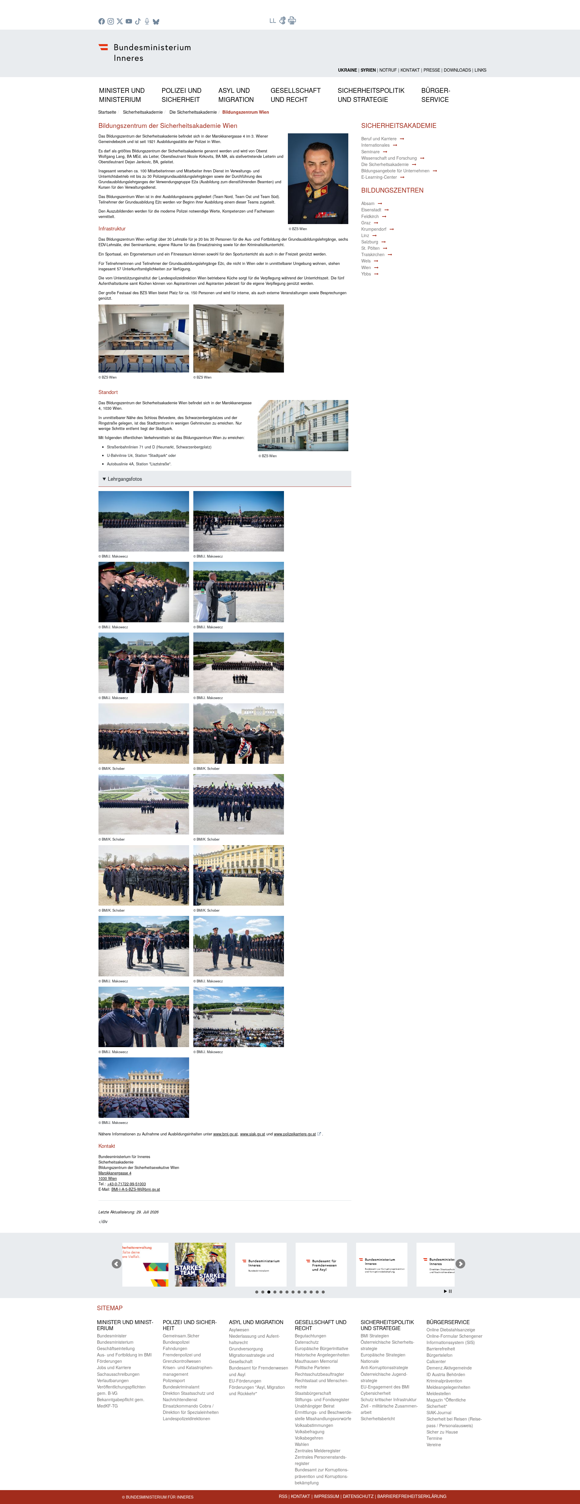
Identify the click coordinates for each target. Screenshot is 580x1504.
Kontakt (410, 70)
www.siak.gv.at (252, 1134)
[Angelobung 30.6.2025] (143, 946)
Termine (434, 1438)
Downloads (457, 70)
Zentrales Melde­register (317, 1450)
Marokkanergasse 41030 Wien (114, 1175)
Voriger (116, 1264)
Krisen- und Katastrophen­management (188, 1370)
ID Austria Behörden (446, 1374)
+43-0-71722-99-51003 (126, 1184)
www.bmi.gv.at (225, 1134)
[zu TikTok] (139, 22)
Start (445, 1291)
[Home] (145, 47)
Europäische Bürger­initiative (321, 1348)
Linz (365, 235)
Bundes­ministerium (115, 1342)
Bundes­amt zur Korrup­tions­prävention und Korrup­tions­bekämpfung (322, 1476)
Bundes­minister (112, 1336)
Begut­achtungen (310, 1336)
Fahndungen (175, 1348)
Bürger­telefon (440, 1355)
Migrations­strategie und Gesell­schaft (251, 1358)
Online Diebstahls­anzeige (451, 1330)
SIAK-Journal (439, 1412)
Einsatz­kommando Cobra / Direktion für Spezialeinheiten (191, 1409)
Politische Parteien (312, 1367)
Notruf (388, 70)
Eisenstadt (371, 210)
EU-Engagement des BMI (385, 1387)
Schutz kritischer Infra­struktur (389, 1399)
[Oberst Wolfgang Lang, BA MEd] (316, 179)
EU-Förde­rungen (245, 1381)
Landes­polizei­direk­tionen (186, 1418)
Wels (366, 261)
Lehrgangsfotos (125, 478)
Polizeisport (174, 1380)
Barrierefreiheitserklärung (411, 1496)
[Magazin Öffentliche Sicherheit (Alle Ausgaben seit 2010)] (451, 1265)
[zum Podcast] (148, 22)
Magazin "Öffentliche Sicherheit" (446, 1403)
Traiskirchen (373, 254)
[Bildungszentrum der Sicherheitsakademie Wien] (300, 426)
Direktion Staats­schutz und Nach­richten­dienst (188, 1396)
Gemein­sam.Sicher (181, 1336)
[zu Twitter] (120, 22)
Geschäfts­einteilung (116, 1348)
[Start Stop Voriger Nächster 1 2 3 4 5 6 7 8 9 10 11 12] (290, 1264)
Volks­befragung (309, 1431)
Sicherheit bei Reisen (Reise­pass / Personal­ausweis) (454, 1422)
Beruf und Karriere (379, 138)
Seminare (370, 151)
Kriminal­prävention (444, 1381)
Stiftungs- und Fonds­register (322, 1399)
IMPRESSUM (326, 1496)
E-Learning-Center (379, 177)
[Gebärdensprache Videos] (283, 22)
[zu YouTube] (130, 22)
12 (323, 1292)
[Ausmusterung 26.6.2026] (143, 522)
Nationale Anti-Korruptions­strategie (384, 1364)
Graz (366, 223)
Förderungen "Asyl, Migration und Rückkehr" (257, 1390)
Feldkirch (370, 216)
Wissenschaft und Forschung (389, 158)
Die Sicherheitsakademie (193, 112)
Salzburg (369, 242)
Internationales (375, 145)
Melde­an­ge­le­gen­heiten (448, 1387)
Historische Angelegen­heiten (322, 1355)
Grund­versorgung (246, 1349)
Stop (450, 1291)
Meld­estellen (439, 1393)
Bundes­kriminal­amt (181, 1387)
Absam (368, 203)
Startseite (107, 112)
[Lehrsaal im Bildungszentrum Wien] (143, 339)
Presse (432, 70)
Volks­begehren (309, 1438)
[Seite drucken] (292, 22)
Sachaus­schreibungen (118, 1374)
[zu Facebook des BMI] (102, 22)
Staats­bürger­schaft (313, 1393)
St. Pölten (370, 248)
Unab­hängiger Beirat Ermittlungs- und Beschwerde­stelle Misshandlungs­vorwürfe (324, 1412)
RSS (283, 1496)
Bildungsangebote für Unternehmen (395, 171)
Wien (366, 267)
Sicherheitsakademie (143, 112)
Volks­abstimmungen (314, 1425)
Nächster (460, 1264)
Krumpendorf (373, 229)
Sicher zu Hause (442, 1432)
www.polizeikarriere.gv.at (295, 1134)
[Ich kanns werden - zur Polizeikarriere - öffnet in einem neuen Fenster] (149, 1265)
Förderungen (109, 1361)
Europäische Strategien (383, 1355)
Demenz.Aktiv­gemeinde (449, 1368)
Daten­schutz (307, 1342)
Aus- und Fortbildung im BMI (124, 1355)
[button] (122, 93)
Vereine (434, 1444)
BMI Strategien (375, 1336)
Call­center (436, 1361)
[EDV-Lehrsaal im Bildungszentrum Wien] (238, 339)
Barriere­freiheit (441, 1349)
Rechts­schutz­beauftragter (319, 1374)
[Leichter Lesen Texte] (273, 22)
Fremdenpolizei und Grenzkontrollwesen (182, 1358)
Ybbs (366, 274)
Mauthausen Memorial (316, 1361)
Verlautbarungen (113, 1380)
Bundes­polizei (176, 1342)
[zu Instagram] (111, 22)
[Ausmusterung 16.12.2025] (143, 734)
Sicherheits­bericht (378, 1418)
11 (317, 1292)
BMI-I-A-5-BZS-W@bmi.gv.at (135, 1189)
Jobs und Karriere (114, 1367)
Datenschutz (358, 1496)
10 (311, 1292)
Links (480, 70)
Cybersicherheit (376, 1393)
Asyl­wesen (239, 1330)
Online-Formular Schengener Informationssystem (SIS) (454, 1339)
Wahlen (302, 1444)
